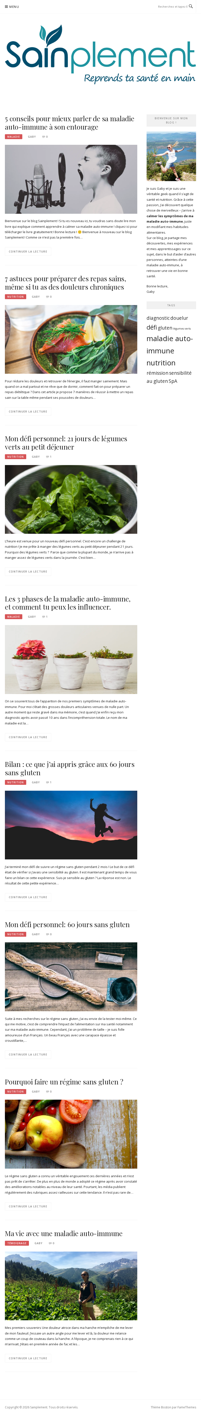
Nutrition (15, 296)
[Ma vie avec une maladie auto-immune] (71, 1285)
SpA (173, 381)
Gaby (32, 136)
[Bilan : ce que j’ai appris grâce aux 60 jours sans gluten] (71, 825)
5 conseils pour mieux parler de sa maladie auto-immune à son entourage (69, 122)
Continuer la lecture (28, 251)
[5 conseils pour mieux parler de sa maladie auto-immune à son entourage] (71, 179)
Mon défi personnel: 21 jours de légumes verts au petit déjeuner (66, 442)
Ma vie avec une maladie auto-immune (64, 1233)
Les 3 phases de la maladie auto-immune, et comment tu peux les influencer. (68, 603)
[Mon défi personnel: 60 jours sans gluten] (71, 976)
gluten (165, 328)
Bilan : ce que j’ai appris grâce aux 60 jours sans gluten (70, 768)
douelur (179, 318)
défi (152, 327)
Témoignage (16, 1243)
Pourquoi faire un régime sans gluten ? (64, 1081)
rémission (157, 373)
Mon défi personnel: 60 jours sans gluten (67, 924)
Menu (14, 7)
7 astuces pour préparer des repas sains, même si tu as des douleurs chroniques (65, 282)
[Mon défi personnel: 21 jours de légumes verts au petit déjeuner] (71, 499)
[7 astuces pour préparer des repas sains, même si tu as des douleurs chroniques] (71, 339)
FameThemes (186, 1407)
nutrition (161, 363)
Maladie (13, 136)
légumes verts (182, 328)
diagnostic (158, 318)
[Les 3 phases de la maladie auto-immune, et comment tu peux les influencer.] (71, 659)
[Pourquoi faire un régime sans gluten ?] (71, 1134)
